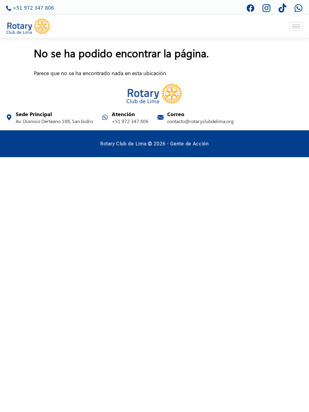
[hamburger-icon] (296, 26)
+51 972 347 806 (30, 7)
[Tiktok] (282, 7)
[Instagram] (266, 7)
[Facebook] (250, 7)
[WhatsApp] (298, 7)
